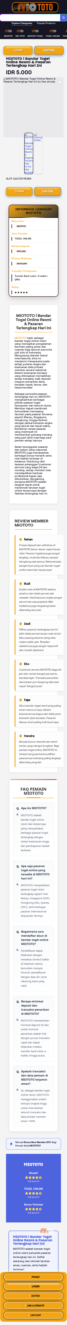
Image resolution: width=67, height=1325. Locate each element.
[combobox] (30, 17)
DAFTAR (49, 50)
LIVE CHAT (35, 1314)
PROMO (36, 1278)
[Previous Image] (6, 107)
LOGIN (18, 50)
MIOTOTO (20, 337)
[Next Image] (61, 107)
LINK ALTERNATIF (35, 1305)
